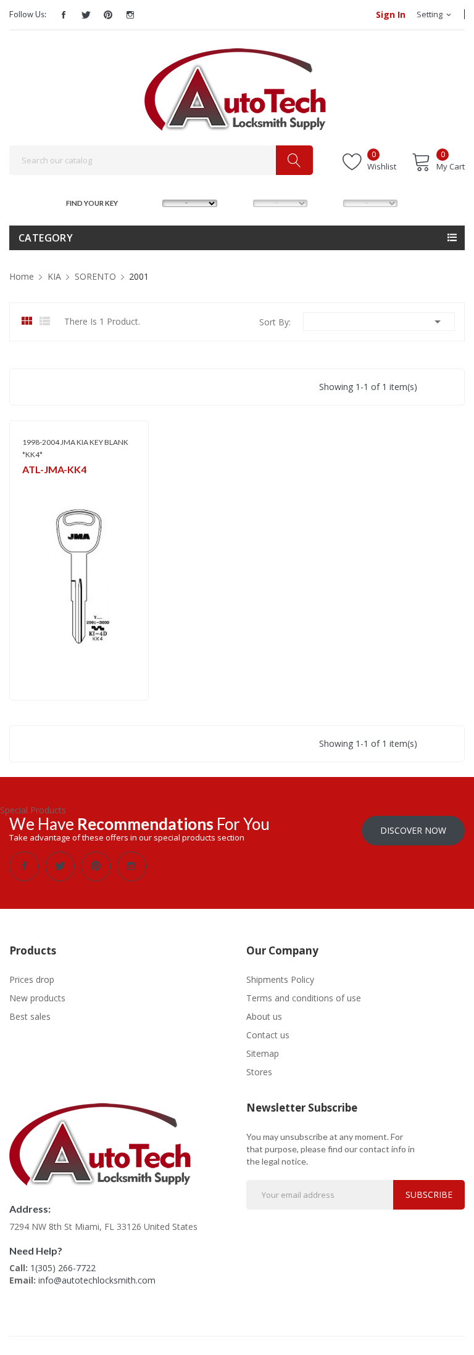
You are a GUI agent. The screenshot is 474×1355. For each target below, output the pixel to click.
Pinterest (108, 15)
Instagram (130, 15)
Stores (259, 1072)
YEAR (330, 201)
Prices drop (31, 979)
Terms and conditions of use (303, 998)
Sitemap (262, 1053)
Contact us (267, 1035)
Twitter (86, 15)
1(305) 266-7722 (63, 1268)
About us (264, 1016)
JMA (28, 486)
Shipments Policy (280, 979)
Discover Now (413, 830)
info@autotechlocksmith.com (97, 1280)
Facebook (64, 15)
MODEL (241, 201)
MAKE (150, 201)
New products (37, 998)
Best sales (30, 1016)
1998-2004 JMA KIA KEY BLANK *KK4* (75, 448)
